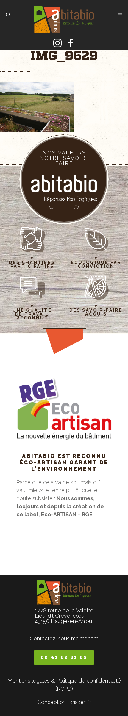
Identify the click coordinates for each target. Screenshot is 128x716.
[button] (8, 15)
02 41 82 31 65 (64, 657)
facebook (70, 43)
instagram (57, 43)
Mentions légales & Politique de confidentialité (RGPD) (64, 684)
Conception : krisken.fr (64, 702)
